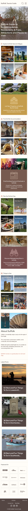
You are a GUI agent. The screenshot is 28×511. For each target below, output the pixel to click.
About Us (24, 500)
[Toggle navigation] (25, 3)
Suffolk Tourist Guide (16, 509)
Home (3, 500)
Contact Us (10, 503)
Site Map (17, 503)
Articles (13, 500)
